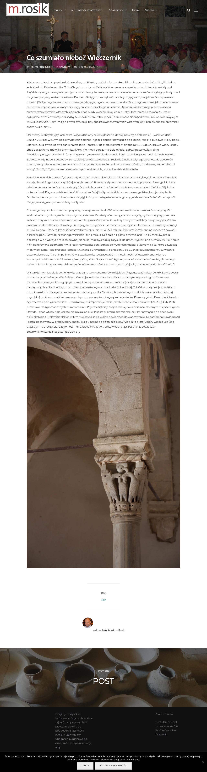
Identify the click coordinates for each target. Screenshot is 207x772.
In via (136, 10)
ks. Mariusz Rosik (41, 66)
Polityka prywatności (113, 765)
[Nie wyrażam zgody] (203, 762)
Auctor (149, 10)
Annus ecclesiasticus (85, 10)
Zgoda (85, 765)
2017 (103, 600)
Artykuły (64, 66)
